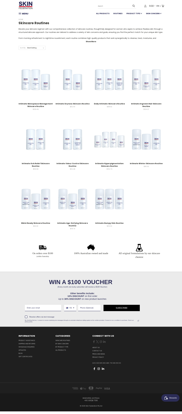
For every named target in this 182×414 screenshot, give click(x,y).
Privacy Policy (98, 357)
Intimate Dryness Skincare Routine (73, 104)
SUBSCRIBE (122, 308)
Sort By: (23, 48)
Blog (21, 353)
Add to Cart (35, 78)
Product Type (133, 13)
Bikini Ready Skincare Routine (35, 223)
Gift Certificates (25, 356)
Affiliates (22, 350)
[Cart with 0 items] (163, 6)
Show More (91, 41)
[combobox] (70, 308)
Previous (175, 406)
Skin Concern (153, 13)
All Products (102, 13)
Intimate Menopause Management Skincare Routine (36, 105)
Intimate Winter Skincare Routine (146, 163)
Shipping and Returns (27, 344)
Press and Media (98, 354)
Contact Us (97, 351)
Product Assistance (27, 340)
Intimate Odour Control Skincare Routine (72, 164)
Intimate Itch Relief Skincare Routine (36, 164)
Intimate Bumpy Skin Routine (109, 223)
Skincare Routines (62, 340)
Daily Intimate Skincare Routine (109, 104)
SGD (151, 5)
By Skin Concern (62, 344)
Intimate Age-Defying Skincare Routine (72, 224)
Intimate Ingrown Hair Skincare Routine (146, 105)
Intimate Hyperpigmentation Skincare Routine (109, 164)
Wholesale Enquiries (27, 347)
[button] (158, 6)
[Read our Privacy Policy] (138, 320)
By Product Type (61, 347)
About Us (96, 347)
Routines (117, 13)
